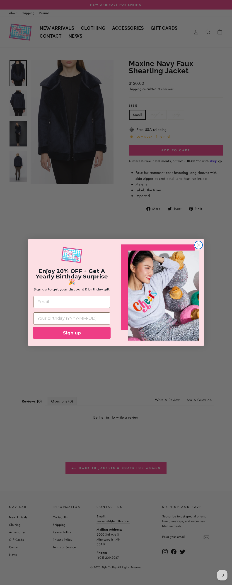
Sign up (72, 333)
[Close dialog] (199, 245)
